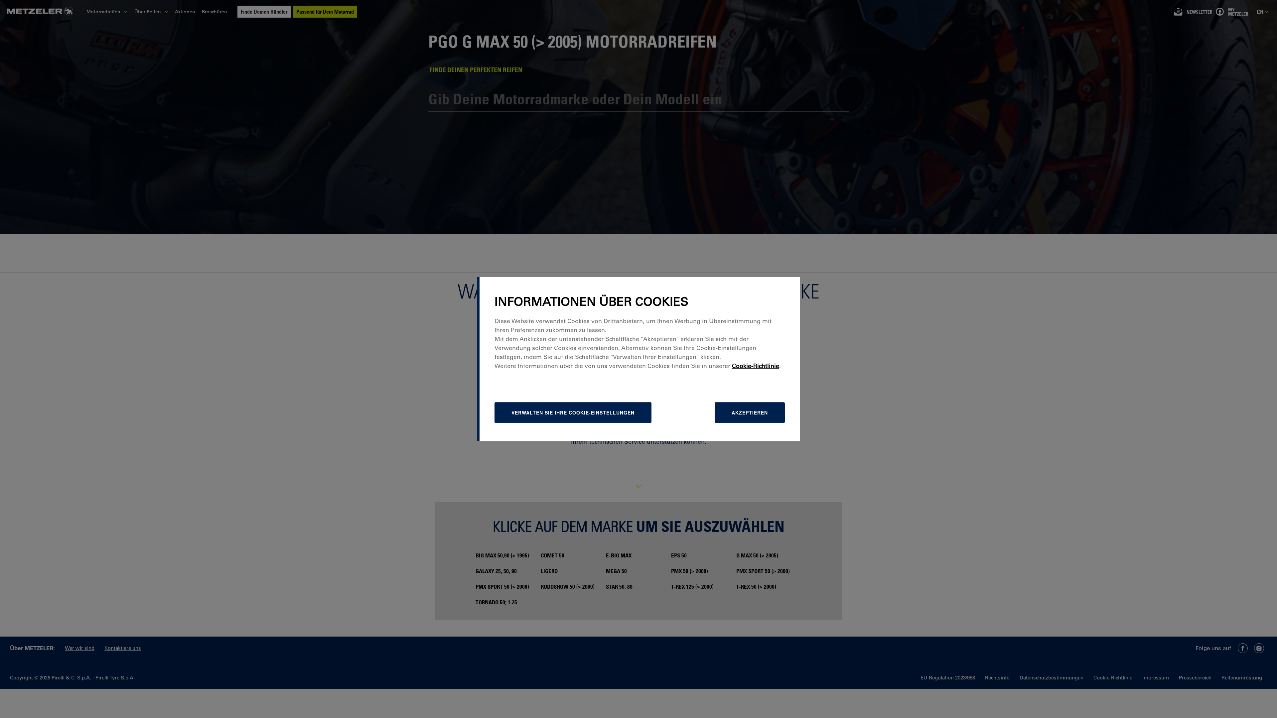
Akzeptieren (750, 412)
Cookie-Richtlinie (755, 366)
